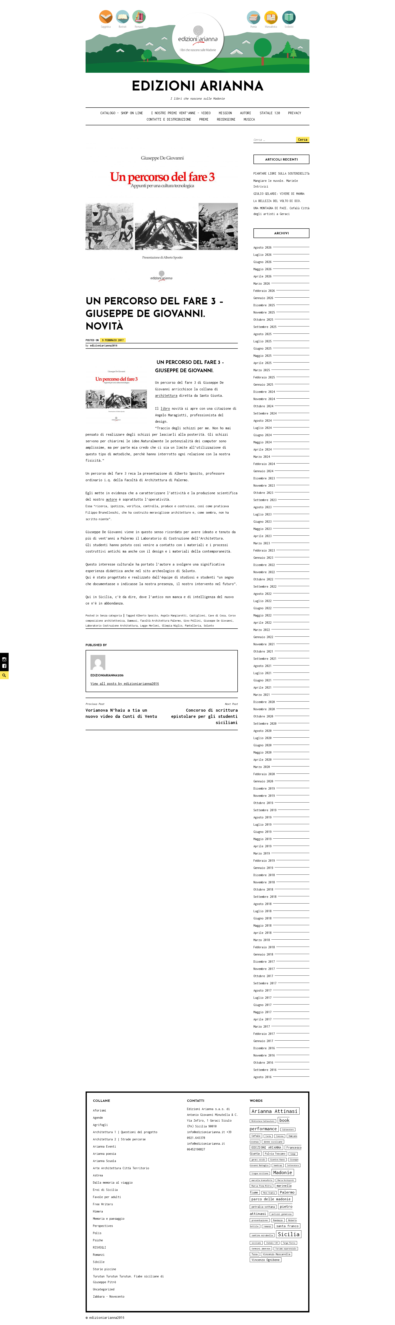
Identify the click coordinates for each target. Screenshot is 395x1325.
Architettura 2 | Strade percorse (119, 1139)
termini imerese (261, 1248)
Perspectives (103, 1226)
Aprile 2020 (262, 759)
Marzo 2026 (261, 283)
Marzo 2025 (261, 370)
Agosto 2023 (262, 507)
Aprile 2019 (262, 846)
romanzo (267, 1226)
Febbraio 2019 (264, 860)
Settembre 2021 (264, 658)
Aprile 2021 (262, 687)
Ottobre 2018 (263, 889)
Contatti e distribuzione (169, 119)
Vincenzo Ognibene (266, 1260)
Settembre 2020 (264, 723)
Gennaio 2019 (263, 868)
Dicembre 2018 (264, 875)
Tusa (254, 1254)
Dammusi (132, 620)
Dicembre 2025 (264, 305)
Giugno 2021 (262, 680)
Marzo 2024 (261, 456)
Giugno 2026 (262, 262)
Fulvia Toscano (275, 1153)
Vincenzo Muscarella (276, 1254)
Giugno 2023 (262, 521)
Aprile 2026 (262, 276)
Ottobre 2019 (263, 803)
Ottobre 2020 (263, 716)
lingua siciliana (260, 1173)
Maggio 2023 (262, 528)
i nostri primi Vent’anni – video (180, 113)
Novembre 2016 (264, 1055)
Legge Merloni (149, 625)
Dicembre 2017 (264, 961)
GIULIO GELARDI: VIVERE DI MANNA (278, 193)
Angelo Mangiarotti (174, 615)
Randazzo (278, 1220)
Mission (225, 113)
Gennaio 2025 (263, 384)
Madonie (282, 1172)
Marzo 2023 (261, 543)
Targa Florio (289, 1243)
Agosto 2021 (262, 666)
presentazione (260, 1220)
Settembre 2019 (264, 810)
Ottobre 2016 (263, 1062)
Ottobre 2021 (263, 651)
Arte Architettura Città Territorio (121, 1168)
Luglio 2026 (262, 254)
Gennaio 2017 (263, 1041)
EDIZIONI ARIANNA (266, 1147)
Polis (97, 1233)
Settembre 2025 (264, 327)
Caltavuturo (288, 1129)
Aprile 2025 (262, 363)
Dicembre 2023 (264, 478)
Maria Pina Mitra (261, 1185)
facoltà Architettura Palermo (160, 620)
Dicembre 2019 (264, 788)
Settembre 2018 (264, 896)
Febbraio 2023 (264, 550)
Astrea (98, 1175)
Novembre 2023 (264, 485)
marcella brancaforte (262, 1180)
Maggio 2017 (262, 1012)
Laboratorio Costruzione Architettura (111, 625)
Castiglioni (197, 615)
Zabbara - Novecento (108, 1296)
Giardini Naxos (277, 1159)
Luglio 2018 (262, 911)
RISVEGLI (99, 1247)
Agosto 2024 (262, 420)
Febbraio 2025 (264, 377)
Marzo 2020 (261, 767)
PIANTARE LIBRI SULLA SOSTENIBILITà (281, 173)
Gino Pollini (192, 620)
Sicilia (289, 1234)
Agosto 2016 (262, 1077)
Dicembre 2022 (264, 565)
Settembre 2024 (264, 413)
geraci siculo (258, 1159)
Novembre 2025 (264, 312)
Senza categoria (111, 615)
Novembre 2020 (264, 709)
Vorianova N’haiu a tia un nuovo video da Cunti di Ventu (121, 710)
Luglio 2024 (262, 428)
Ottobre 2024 (263, 406)
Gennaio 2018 (263, 954)
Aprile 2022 (262, 622)
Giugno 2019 (262, 831)
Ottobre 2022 (263, 579)
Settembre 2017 (264, 983)
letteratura (293, 1165)
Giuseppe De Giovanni (218, 620)
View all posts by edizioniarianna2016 (125, 683)
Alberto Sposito (147, 615)
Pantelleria (193, 625)
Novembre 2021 (264, 644)
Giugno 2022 (262, 608)
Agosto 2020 (262, 730)
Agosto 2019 (262, 817)
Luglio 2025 (262, 341)
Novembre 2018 (264, 882)
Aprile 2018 (262, 932)
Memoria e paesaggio (108, 1218)
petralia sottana (263, 1206)
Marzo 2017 (261, 1026)
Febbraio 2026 (264, 290)
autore (111, 499)
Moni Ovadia (269, 1193)
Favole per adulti (107, 1197)
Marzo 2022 (261, 629)
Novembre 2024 (264, 399)
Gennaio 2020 (263, 781)
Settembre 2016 (264, 1070)
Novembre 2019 (264, 795)
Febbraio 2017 (264, 1033)
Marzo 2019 (261, 853)
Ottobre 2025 (263, 319)
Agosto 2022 (262, 593)
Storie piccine (104, 1269)
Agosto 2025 (262, 334)
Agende (98, 1117)
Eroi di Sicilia (105, 1189)
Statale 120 (270, 113)
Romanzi (99, 1254)
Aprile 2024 (262, 449)
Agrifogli (100, 1125)
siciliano (256, 1243)
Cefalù (256, 1135)
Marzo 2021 (261, 694)
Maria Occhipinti (286, 1180)
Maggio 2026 (262, 269)
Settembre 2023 (264, 500)
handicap (278, 1165)
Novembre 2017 (264, 969)
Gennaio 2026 (263, 298)
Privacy (294, 113)
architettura (166, 395)
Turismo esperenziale (285, 1249)
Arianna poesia (104, 1153)
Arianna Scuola (104, 1161)
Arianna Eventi (104, 1146)
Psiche (98, 1240)
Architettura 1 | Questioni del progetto (125, 1132)
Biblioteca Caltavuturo (263, 1121)
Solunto (209, 625)
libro (165, 408)
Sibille (99, 1262)
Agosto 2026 (262, 247)
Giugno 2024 (262, 435)
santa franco (287, 1226)
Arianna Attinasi (275, 1111)
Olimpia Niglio (172, 625)
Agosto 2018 (262, 904)
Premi (204, 119)
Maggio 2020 (262, 752)
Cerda (268, 1136)
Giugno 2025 (262, 348)
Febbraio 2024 (264, 464)
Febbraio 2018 (264, 947)
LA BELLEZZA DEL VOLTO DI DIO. (277, 201)
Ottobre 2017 (263, 976)
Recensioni (226, 119)
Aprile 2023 (262, 536)
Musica (249, 119)
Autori (245, 113)
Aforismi (99, 1110)
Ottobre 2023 (263, 492)
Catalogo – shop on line (121, 113)
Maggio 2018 (262, 925)
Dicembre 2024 (264, 391)
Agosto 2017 (262, 990)
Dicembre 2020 (264, 702)
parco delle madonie (271, 1199)
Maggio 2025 (262, 355)
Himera (98, 1211)
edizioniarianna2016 (103, 345)
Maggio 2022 (262, 615)
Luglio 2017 (262, 997)
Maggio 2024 (262, 442)
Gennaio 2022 (263, 637)
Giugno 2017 (262, 1005)
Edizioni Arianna (197, 87)
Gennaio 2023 (263, 557)
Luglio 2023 (262, 514)
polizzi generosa (281, 1214)
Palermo (287, 1192)
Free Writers (103, 1204)
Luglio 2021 (262, 673)
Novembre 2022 (264, 572)
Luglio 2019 (262, 824)
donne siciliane (273, 1141)
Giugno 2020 (262, 745)
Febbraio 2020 (264, 774)
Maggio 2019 (262, 839)
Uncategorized (103, 1289)
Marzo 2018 (261, 940)
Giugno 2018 (262, 918)
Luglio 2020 (262, 738)
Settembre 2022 (264, 586)
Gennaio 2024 (263, 471)
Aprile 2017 (262, 1019)
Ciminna (279, 1136)
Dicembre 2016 (264, 1048)
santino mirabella (262, 1235)
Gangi (293, 1154)
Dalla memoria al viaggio (112, 1182)
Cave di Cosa (216, 615)
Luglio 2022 (262, 601)
